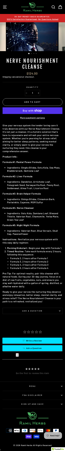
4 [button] (36, 54)
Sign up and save (32, 404)
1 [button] (29, 53)
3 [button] (34, 54)
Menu (32, 386)
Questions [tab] (9, 355)
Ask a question (32, 311)
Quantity (32, 87)
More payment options (32, 117)
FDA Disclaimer (32, 395)
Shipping (7, 77)
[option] (32, 36)
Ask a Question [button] (34, 348)
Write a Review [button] (34, 340)
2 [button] (31, 54)
